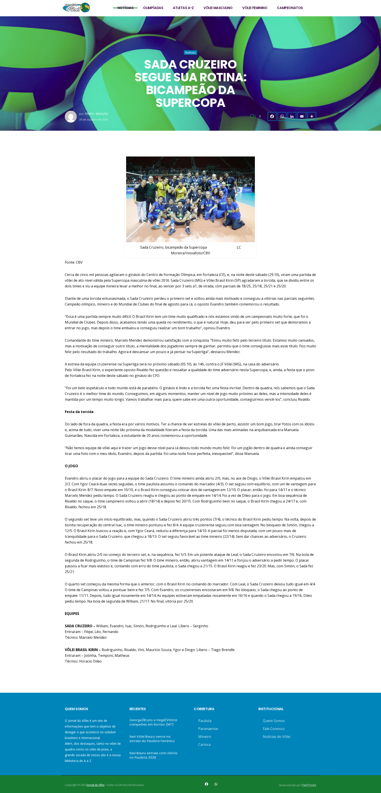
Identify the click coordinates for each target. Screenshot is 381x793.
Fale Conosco (274, 728)
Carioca (204, 744)
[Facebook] (272, 116)
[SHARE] (311, 116)
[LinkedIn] (292, 116)
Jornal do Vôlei (95, 785)
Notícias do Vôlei (276, 736)
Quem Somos (274, 720)
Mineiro (204, 736)
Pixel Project (309, 785)
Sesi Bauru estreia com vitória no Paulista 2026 (153, 755)
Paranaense (208, 728)
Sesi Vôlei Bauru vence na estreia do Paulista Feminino (152, 738)
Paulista (204, 720)
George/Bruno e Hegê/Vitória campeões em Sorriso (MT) (153, 722)
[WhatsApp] (282, 116)
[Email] (301, 116)
